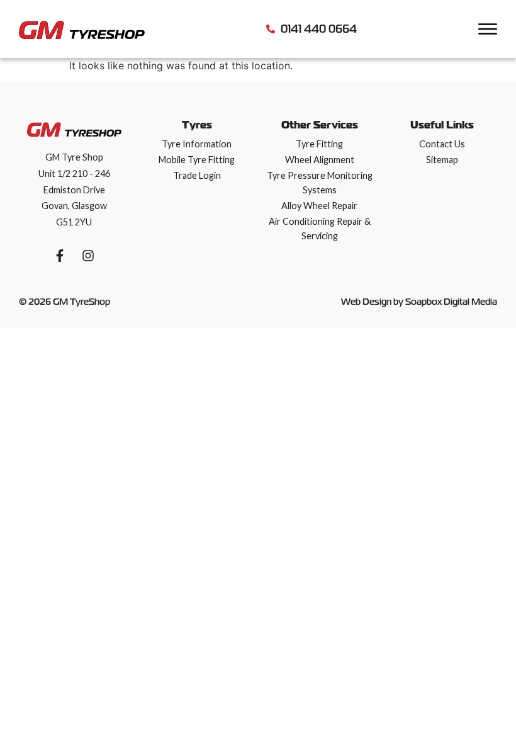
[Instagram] (88, 255)
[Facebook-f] (59, 255)
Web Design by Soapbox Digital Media (419, 301)
